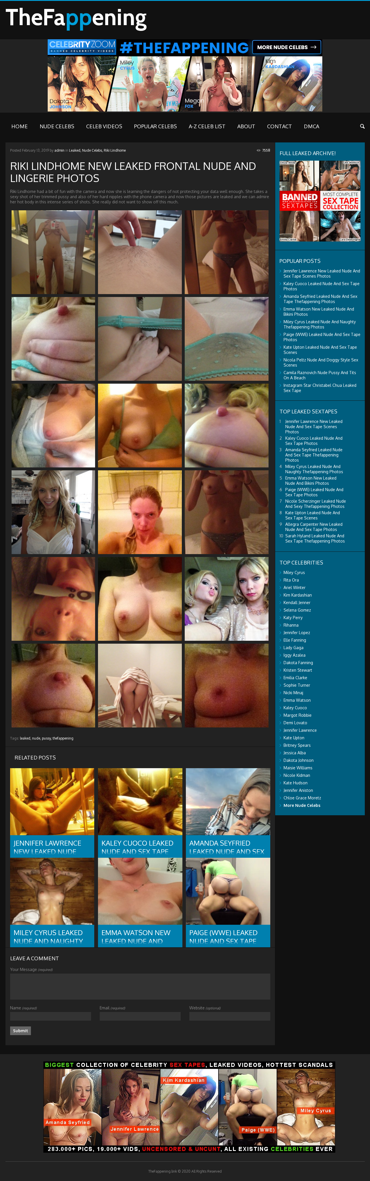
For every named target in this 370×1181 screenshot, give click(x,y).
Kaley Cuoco (295, 707)
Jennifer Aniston (298, 790)
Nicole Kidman (297, 775)
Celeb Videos (104, 126)
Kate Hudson (296, 782)
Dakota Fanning (298, 662)
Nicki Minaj (293, 692)
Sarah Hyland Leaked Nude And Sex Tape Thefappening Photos (315, 538)
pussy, (47, 738)
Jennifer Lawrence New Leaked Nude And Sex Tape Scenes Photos (322, 273)
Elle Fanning (295, 640)
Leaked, (75, 150)
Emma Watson (297, 700)
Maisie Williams (298, 767)
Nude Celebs (57, 126)
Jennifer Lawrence (300, 730)
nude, (36, 738)
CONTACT (279, 126)
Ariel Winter (295, 587)
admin (59, 150)
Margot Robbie (298, 715)
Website (205, 1007)
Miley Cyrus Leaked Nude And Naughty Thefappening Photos (320, 324)
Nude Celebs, (92, 150)
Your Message (31, 969)
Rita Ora (291, 579)
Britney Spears (297, 745)
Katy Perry (293, 617)
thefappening (63, 738)
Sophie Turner (297, 685)
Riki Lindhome (115, 150)
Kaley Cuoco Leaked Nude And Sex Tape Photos (314, 441)
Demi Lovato (295, 722)
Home (19, 126)
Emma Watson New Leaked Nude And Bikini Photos (310, 481)
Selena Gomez (297, 610)
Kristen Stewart (298, 670)
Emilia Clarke (295, 677)
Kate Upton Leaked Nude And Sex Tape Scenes (312, 515)
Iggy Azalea (295, 655)
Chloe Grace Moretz (302, 797)
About (246, 126)
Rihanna (291, 625)
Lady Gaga (294, 647)
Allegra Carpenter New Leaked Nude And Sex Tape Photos (314, 527)
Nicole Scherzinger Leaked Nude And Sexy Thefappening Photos (315, 504)
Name (23, 1007)
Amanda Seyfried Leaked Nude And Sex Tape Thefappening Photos (320, 299)
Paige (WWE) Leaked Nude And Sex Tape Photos (314, 492)
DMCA (311, 126)
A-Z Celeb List (207, 126)
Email (112, 1007)
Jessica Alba (295, 752)
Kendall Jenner (297, 602)
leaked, (25, 738)
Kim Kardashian (298, 595)
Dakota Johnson (299, 760)
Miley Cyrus (294, 572)
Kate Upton (294, 737)
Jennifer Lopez (297, 632)
